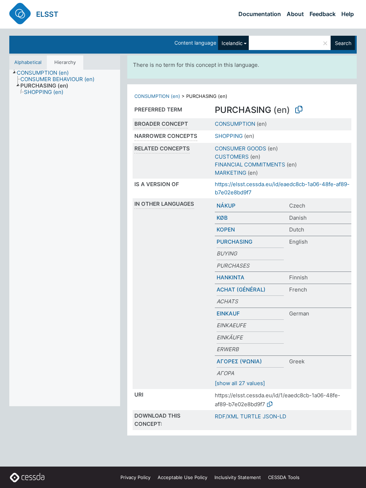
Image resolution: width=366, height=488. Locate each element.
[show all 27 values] (240, 383)
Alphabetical (27, 62)
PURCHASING (234, 241)
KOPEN (226, 229)
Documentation (259, 14)
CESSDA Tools (284, 477)
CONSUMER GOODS (240, 148)
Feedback (323, 14)
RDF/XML (226, 416)
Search (343, 43)
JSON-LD (274, 416)
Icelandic (232, 43)
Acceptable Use (182, 477)
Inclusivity (237, 477)
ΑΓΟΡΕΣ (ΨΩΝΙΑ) (239, 361)
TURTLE (250, 416)
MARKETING (230, 172)
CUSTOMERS (232, 156)
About (295, 14)
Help (347, 14)
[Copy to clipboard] (298, 109)
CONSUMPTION (235, 123)
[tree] (64, 238)
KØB (222, 217)
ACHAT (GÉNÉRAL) (241, 289)
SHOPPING (229, 136)
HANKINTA (230, 277)
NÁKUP (226, 205)
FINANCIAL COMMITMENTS (250, 164)
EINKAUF (228, 313)
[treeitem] (45, 73)
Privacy (135, 477)
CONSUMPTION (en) (157, 96)
